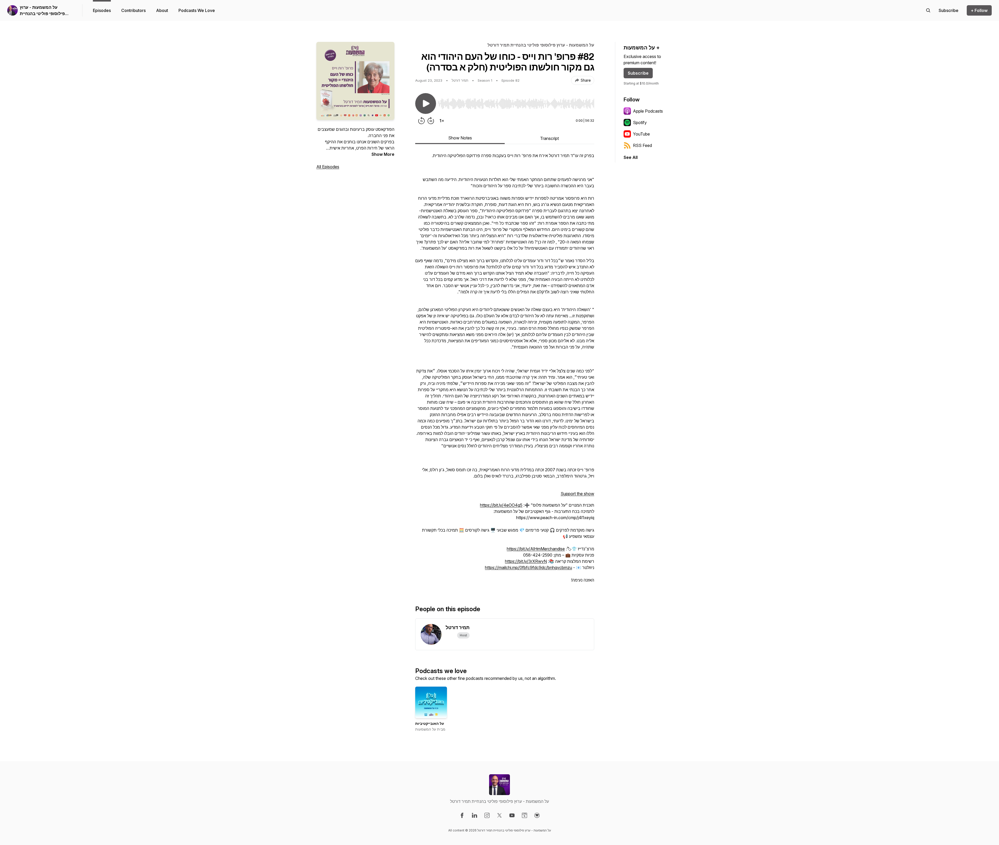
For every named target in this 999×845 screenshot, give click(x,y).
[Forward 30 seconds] (430, 120)
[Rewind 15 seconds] (421, 120)
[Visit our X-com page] (499, 815)
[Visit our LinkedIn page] (474, 815)
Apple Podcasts (648, 111)
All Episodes (327, 166)
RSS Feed (642, 145)
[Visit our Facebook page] (462, 815)
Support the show (577, 493)
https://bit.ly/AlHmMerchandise (536, 548)
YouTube (641, 134)
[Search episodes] (928, 10)
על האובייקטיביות (429, 723)
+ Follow (979, 10)
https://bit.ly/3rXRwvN (526, 561)
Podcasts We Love (196, 10)
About (162, 10)
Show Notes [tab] (460, 137)
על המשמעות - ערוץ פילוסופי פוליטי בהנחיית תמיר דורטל (42, 11)
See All (631, 157)
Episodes (102, 10)
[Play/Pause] (425, 103)
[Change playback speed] (442, 120)
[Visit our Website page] (524, 815)
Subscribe (638, 73)
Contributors (133, 10)
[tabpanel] (504, 370)
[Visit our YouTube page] (512, 815)
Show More (383, 154)
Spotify (640, 122)
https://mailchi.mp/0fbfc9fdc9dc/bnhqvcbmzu (528, 567)
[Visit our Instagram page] (487, 815)
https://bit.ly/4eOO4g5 (501, 505)
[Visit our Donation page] (537, 815)
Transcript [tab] (549, 138)
